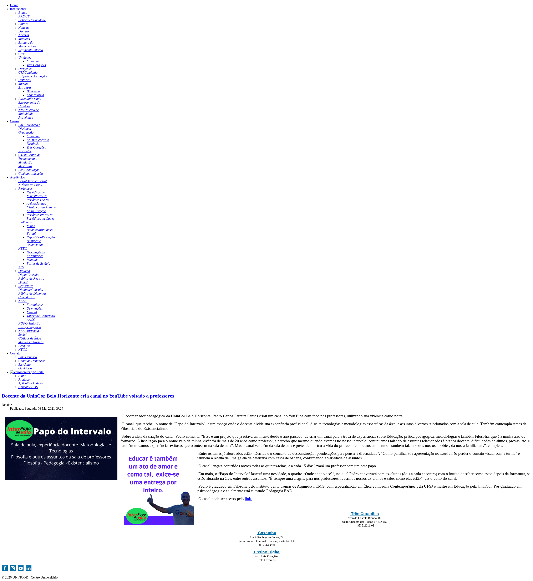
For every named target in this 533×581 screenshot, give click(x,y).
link (248, 499)
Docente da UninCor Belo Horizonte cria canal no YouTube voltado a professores (88, 396)
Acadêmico (17, 177)
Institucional (18, 9)
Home (14, 5)
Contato (15, 353)
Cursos (14, 121)
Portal (40, 372)
